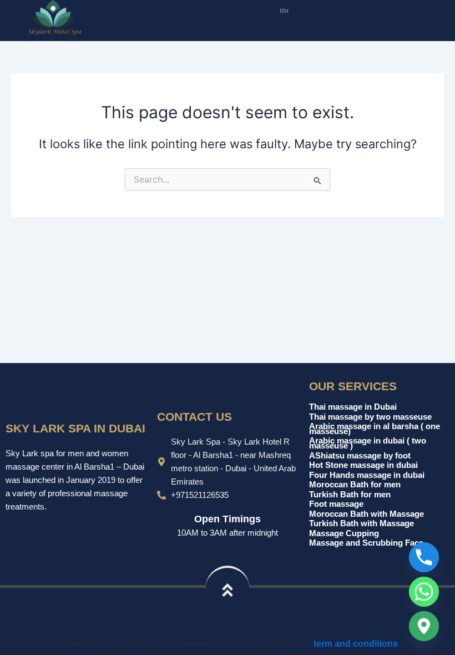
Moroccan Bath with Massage (366, 514)
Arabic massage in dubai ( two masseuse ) (367, 443)
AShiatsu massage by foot (360, 455)
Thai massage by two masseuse (370, 416)
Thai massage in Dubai (353, 406)
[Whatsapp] (424, 592)
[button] (281, 12)
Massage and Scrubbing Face (366, 542)
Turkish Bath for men (350, 494)
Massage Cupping (344, 533)
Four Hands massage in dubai (366, 475)
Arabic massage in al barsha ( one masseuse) (374, 429)
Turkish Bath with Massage (361, 523)
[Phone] (424, 557)
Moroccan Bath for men (355, 484)
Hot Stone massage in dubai (363, 465)
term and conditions (356, 643)
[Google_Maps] (424, 626)
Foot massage (336, 504)
